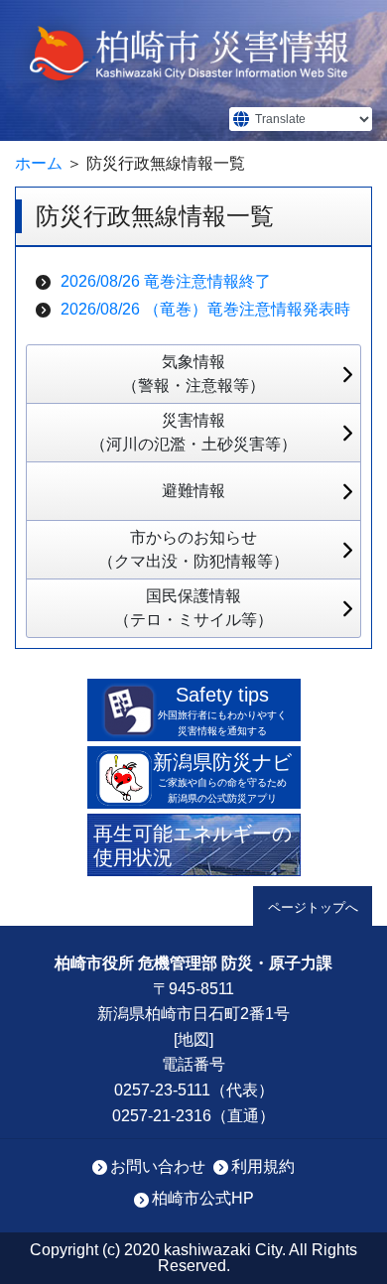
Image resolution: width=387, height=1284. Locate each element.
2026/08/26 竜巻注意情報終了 (166, 281)
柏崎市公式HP (203, 1198)
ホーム (39, 163)
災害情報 (193, 432)
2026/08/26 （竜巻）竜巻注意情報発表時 (205, 309)
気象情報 (193, 373)
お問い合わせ (157, 1166)
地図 (193, 1039)
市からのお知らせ (193, 549)
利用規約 (263, 1166)
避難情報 (193, 490)
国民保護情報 (193, 607)
